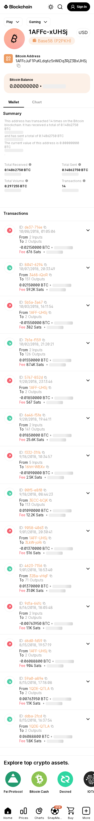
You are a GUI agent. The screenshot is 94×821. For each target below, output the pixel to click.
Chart (37, 102)
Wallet (13, 102)
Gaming (35, 22)
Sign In (82, 7)
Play (9, 22)
